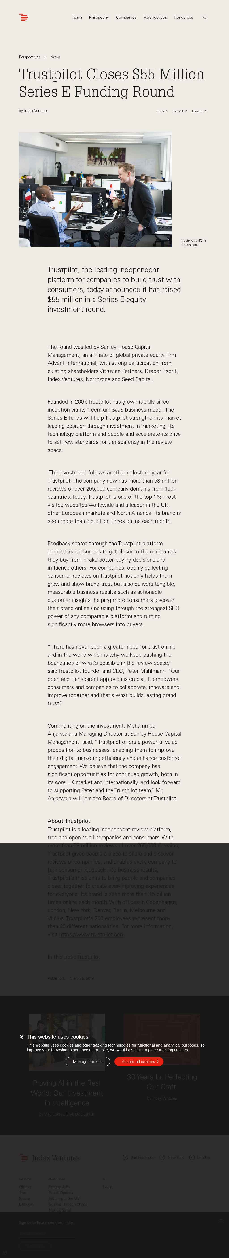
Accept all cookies (138, 1061)
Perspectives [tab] (155, 17)
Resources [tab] (183, 17)
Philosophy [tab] (99, 17)
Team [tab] (77, 17)
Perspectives (29, 57)
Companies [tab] (126, 17)
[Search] (205, 18)
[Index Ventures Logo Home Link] (23, 17)
